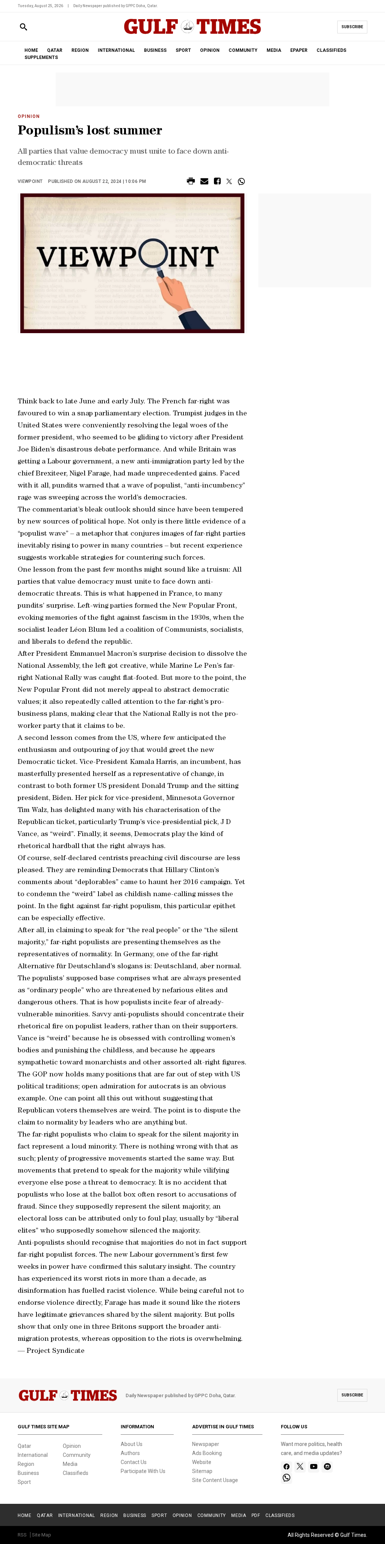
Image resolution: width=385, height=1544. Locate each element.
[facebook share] (217, 182)
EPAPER (299, 50)
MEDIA (274, 50)
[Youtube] (313, 1467)
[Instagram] (327, 1467)
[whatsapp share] (242, 181)
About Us (131, 1444)
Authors (130, 1453)
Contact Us (134, 1462)
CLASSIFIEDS (331, 50)
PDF (256, 1515)
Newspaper (205, 1444)
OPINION (210, 50)
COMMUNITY (243, 50)
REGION (80, 50)
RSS (22, 1535)
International (33, 1455)
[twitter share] (229, 181)
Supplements (41, 57)
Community (77, 1455)
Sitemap (202, 1471)
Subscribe (352, 27)
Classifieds (75, 1473)
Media (70, 1464)
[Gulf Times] (192, 33)
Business (28, 1473)
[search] (23, 27)
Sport (24, 1482)
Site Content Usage (215, 1480)
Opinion (29, 116)
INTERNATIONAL (116, 50)
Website (201, 1462)
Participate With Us (143, 1471)
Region (26, 1464)
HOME (31, 50)
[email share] (204, 182)
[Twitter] (300, 1467)
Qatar (24, 1446)
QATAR (54, 50)
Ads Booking (207, 1453)
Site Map (41, 1535)
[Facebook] (286, 1467)
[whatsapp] (286, 1478)
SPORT (183, 50)
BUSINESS (155, 50)
